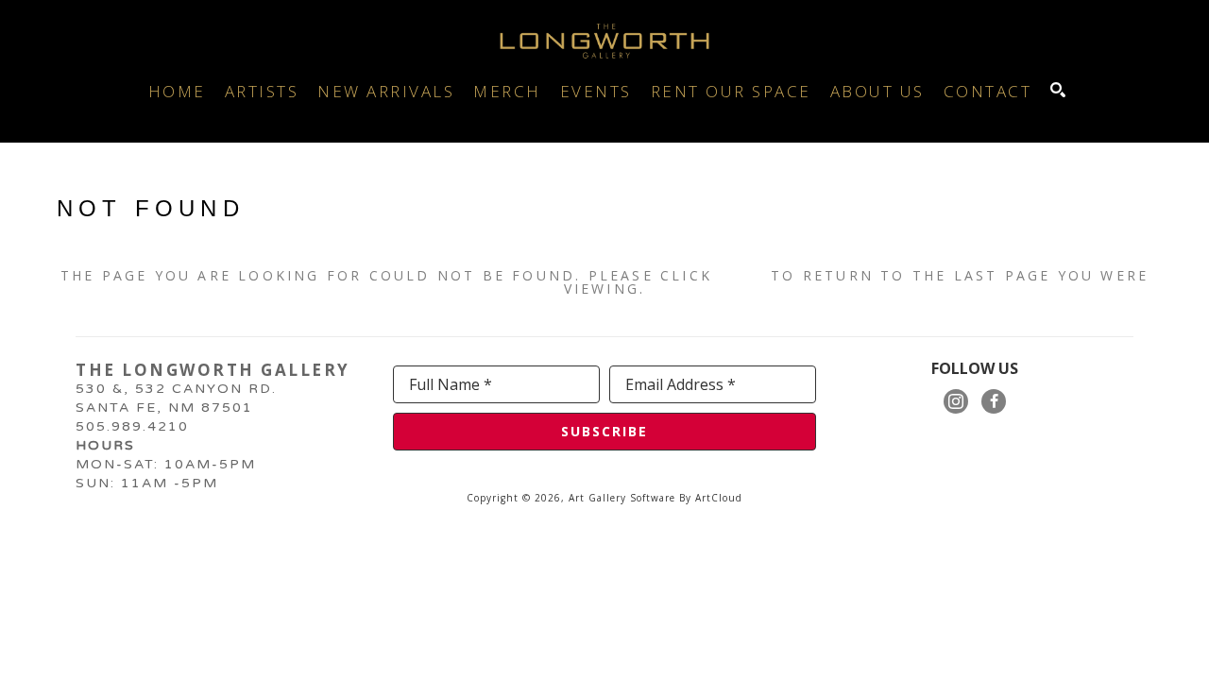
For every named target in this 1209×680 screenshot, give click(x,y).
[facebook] (993, 401)
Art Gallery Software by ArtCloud (655, 497)
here (741, 275)
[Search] (1057, 89)
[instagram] (956, 401)
